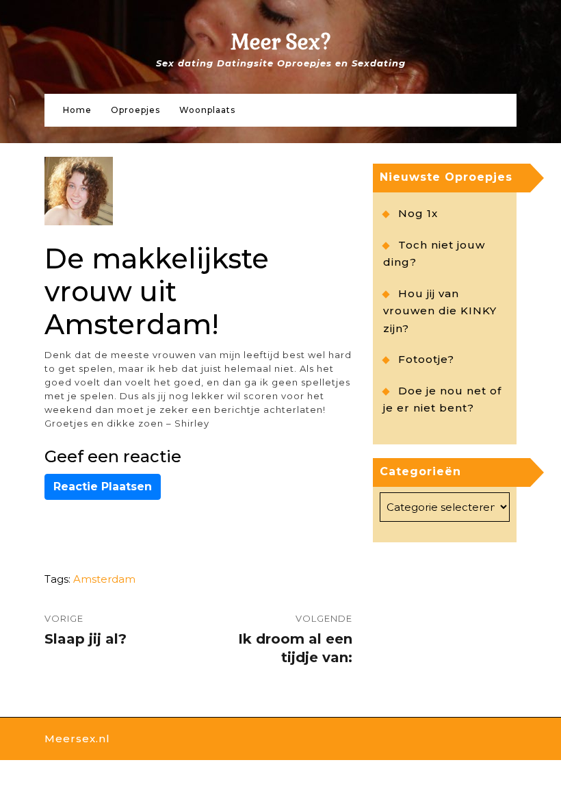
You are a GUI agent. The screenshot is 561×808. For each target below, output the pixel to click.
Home (77, 110)
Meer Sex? (281, 42)
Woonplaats (207, 110)
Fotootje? (426, 359)
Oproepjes (135, 110)
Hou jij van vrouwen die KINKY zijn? (440, 311)
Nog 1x (418, 213)
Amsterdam (104, 578)
